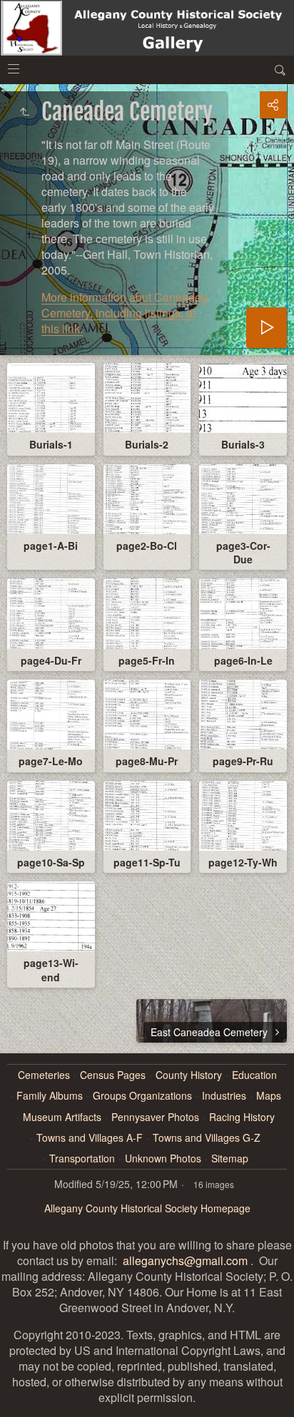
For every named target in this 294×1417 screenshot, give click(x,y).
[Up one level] (24, 112)
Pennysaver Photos (155, 1117)
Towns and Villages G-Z (206, 1138)
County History (189, 1075)
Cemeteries (44, 1075)
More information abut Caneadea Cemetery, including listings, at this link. (124, 313)
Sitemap (229, 1158)
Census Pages (113, 1075)
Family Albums (49, 1096)
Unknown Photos (163, 1158)
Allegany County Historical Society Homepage (147, 1208)
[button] (17, 1400)
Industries (224, 1096)
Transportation (82, 1158)
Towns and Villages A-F (89, 1138)
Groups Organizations (142, 1096)
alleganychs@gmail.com (185, 1260)
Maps (268, 1096)
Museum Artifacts (62, 1117)
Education (254, 1075)
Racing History (242, 1117)
